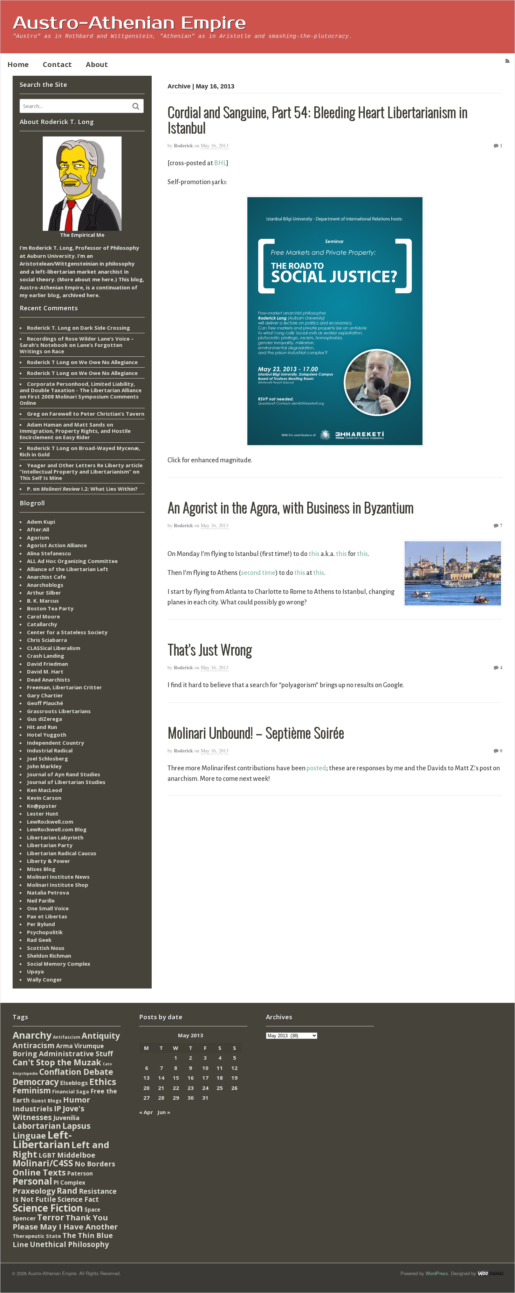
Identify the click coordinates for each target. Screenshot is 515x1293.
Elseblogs (74, 1083)
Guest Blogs (46, 1100)
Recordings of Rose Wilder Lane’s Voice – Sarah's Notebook (77, 341)
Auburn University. (51, 255)
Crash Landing (45, 655)
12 (234, 1067)
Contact (57, 64)
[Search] (135, 106)
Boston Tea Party (50, 608)
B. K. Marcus (43, 600)
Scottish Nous (45, 947)
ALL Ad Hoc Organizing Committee (72, 560)
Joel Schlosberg (47, 758)
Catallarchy (42, 624)
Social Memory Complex (58, 963)
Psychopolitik (45, 932)
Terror (50, 1217)
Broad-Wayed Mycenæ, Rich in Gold (80, 451)
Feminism (32, 1090)
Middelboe (76, 1155)
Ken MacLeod (44, 789)
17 (205, 1077)
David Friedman (47, 663)
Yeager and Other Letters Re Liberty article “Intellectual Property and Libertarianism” (81, 468)
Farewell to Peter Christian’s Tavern (96, 413)
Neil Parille (41, 900)
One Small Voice (48, 908)
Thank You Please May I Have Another (65, 1222)
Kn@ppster (42, 805)
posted (316, 768)
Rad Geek (39, 939)
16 (190, 1077)
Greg (33, 413)
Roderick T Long (48, 362)
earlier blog (44, 295)
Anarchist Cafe (46, 576)
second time (258, 572)
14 (161, 1077)
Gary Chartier (45, 695)
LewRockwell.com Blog (57, 829)
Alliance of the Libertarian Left (67, 568)
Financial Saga (70, 1091)
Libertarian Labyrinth (55, 837)
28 (161, 1097)
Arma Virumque (80, 1046)
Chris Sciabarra (47, 639)
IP (57, 1108)
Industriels (33, 1108)
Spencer (24, 1218)
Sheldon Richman (49, 955)
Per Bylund (41, 923)
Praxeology (34, 1191)
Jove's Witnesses (48, 1112)
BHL (220, 163)
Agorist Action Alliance (57, 545)
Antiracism (34, 1045)
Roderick (183, 145)
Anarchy (32, 1035)
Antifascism (66, 1037)
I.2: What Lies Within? (89, 488)
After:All (38, 529)
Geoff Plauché (45, 702)
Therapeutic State (37, 1236)
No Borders (95, 1163)
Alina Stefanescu (49, 553)
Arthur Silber (44, 592)
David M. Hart (45, 671)
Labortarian (37, 1125)
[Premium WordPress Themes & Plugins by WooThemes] (490, 1273)
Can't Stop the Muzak (57, 1062)
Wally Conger (44, 979)
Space (92, 1209)
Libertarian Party (50, 845)
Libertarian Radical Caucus (61, 853)
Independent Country (55, 742)
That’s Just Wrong (209, 648)
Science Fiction (48, 1207)
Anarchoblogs (45, 584)
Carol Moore (43, 616)
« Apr (146, 1112)
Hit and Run (42, 726)
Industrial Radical (50, 750)
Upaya (35, 971)
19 (234, 1077)
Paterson (80, 1173)
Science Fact (78, 1199)
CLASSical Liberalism (53, 647)
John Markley (44, 766)
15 (176, 1077)
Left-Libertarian (42, 1140)
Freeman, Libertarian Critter (64, 687)
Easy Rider (76, 437)
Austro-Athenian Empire (129, 23)
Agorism (38, 537)
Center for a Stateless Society (67, 632)
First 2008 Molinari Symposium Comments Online (79, 399)
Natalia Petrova (48, 892)
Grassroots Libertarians (59, 711)
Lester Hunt (43, 813)
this (314, 553)
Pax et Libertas (47, 916)
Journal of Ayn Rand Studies (63, 774)
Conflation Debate (76, 1071)
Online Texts (39, 1172)
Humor (76, 1099)
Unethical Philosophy (69, 1244)
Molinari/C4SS (43, 1163)
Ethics (102, 1081)
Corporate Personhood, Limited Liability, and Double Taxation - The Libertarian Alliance (81, 387)
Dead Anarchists (48, 679)
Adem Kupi (41, 521)
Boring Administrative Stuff (63, 1053)
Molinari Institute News (58, 876)
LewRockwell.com (50, 821)
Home (18, 64)
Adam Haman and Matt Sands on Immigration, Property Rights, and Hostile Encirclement (75, 431)
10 (205, 1067)
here (108, 279)
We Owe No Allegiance (108, 362)
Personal (32, 1181)
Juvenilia (66, 1117)
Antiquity (101, 1035)
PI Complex (69, 1182)
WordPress (437, 1273)
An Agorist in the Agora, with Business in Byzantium (290, 506)
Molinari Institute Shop (57, 884)
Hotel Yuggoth (46, 734)
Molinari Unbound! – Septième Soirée (255, 732)
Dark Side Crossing (105, 327)
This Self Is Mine (41, 477)
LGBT (47, 1155)
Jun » (163, 1112)
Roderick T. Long (49, 327)
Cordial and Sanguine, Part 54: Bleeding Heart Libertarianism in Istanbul (317, 119)
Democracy (36, 1081)
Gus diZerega (44, 718)
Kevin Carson (44, 797)
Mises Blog (41, 868)
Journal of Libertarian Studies (66, 781)
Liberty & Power (48, 860)
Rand (67, 1190)
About (97, 64)
